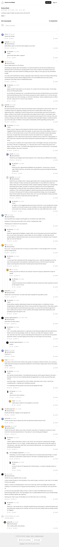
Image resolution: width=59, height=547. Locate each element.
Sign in (55, 2)
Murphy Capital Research (11, 317)
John (11, 154)
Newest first (54, 21)
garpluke (7, 104)
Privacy (28, 536)
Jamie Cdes (7, 426)
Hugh (6, 360)
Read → (3, 16)
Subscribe (48, 2)
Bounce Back (5, 8)
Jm (5, 61)
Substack (22, 543)
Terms (32, 536)
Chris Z (6, 34)
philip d (7, 290)
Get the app (37, 540)
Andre (6, 42)
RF (5, 215)
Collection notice (39, 536)
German (7, 418)
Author (9, 53)
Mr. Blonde (4, 10)
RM (5, 245)
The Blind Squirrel (9, 409)
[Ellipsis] (57, 34)
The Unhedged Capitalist (16, 452)
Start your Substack (25, 540)
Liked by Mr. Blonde (10, 43)
